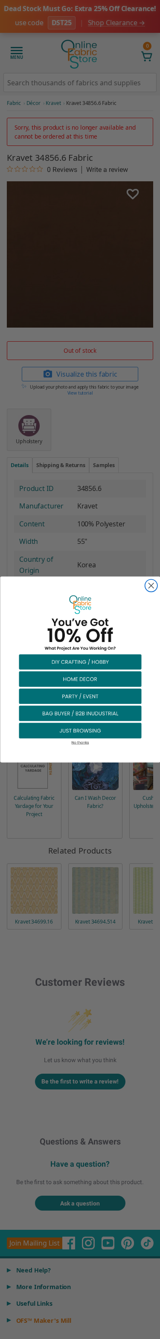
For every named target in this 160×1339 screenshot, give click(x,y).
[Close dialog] (151, 585)
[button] (80, 662)
